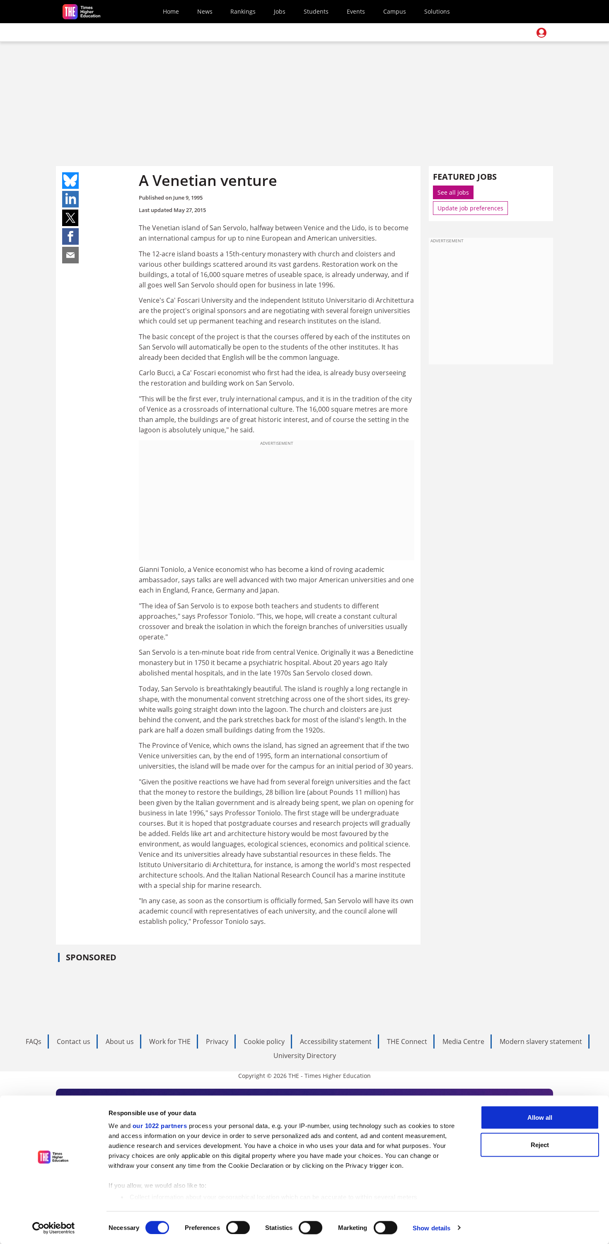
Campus (394, 11)
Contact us (73, 1041)
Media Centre (463, 1041)
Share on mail (70, 255)
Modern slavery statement (541, 1041)
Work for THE (170, 1041)
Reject (540, 1144)
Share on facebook (70, 236)
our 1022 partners (160, 1125)
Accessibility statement (336, 1041)
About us (120, 1041)
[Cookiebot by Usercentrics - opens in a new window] (53, 1228)
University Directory (304, 1055)
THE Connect (407, 1041)
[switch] (238, 1227)
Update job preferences (470, 208)
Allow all (539, 1117)
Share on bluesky (70, 180)
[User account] (541, 33)
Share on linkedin (70, 199)
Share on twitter (70, 218)
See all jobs (453, 192)
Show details (431, 1227)
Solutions (437, 11)
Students (316, 11)
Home (171, 11)
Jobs (279, 11)
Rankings (243, 11)
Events (356, 11)
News (205, 11)
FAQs (33, 1041)
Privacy (217, 1041)
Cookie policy (264, 1041)
